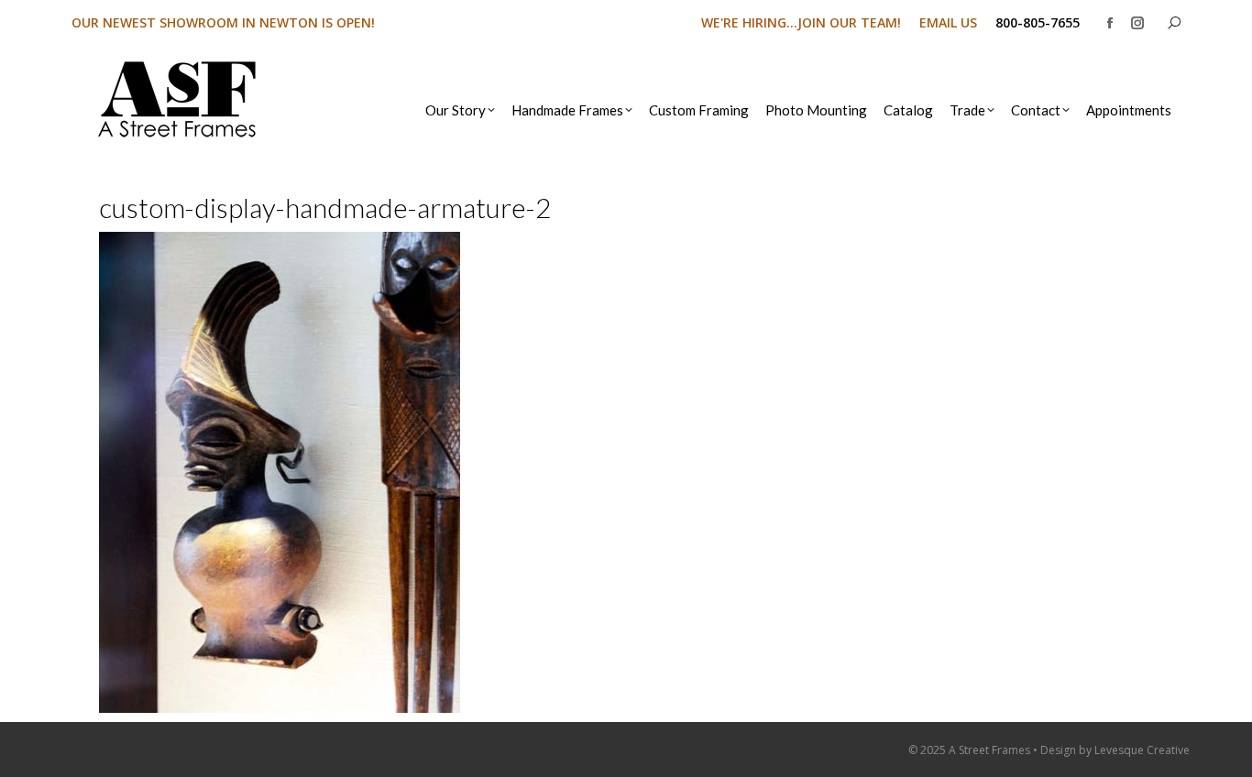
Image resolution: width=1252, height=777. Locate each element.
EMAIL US (948, 22)
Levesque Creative (1142, 750)
